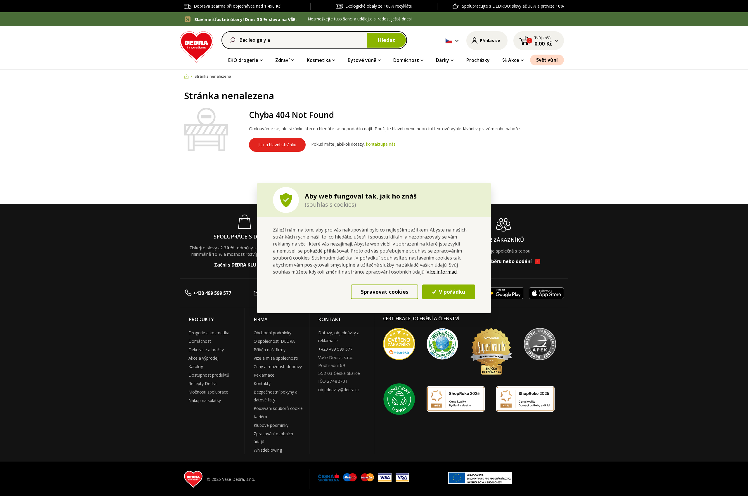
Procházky (478, 60)
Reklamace (264, 375)
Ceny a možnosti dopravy (278, 366)
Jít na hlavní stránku (277, 144)
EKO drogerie (243, 60)
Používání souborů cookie (278, 408)
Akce (513, 60)
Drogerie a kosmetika (208, 332)
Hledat (386, 39)
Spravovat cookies (384, 291)
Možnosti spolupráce (208, 392)
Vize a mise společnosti (276, 358)
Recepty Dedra (202, 383)
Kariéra (260, 417)
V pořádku (451, 291)
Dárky (442, 60)
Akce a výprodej (203, 358)
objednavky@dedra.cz (338, 389)
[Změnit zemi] (448, 40)
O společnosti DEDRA (274, 341)
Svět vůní (547, 60)
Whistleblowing (268, 450)
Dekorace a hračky (206, 349)
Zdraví (282, 60)
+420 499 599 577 (212, 293)
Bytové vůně (362, 60)
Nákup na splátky (204, 400)
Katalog (195, 366)
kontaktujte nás (381, 144)
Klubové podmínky (271, 425)
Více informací (442, 271)
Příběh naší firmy (269, 349)
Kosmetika (319, 60)
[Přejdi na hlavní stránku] (196, 46)
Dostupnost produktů (208, 375)
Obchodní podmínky (272, 332)
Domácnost (406, 60)
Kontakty (262, 383)
